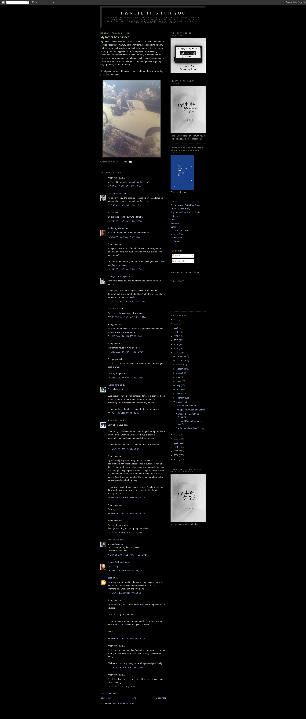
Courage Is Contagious (118, 276)
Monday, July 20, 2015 (121, 686)
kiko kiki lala (113, 540)
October (180, 364)
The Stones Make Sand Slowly (190, 428)
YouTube (175, 241)
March (179, 393)
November (181, 360)
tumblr (173, 227)
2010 (176, 447)
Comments (179, 261)
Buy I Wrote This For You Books (185, 212)
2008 (176, 455)
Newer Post (105, 698)
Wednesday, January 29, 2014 (127, 301)
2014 (176, 353)
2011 (176, 443)
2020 (176, 328)
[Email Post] (129, 162)
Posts (177, 255)
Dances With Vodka (117, 562)
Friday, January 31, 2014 (123, 413)
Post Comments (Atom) (124, 703)
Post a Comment (108, 693)
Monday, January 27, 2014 (124, 186)
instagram (175, 216)
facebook (175, 223)
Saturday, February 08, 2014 (126, 638)
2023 (176, 319)
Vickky (111, 212)
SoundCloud (176, 238)
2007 (176, 459)
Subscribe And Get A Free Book (185, 205)
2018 (176, 336)
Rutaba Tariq (113, 385)
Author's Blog (177, 234)
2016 (176, 344)
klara (110, 578)
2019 (176, 332)
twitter (173, 220)
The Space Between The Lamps (190, 410)
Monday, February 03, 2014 (125, 532)
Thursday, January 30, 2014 (125, 336)
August (180, 373)
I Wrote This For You (153, 13)
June (179, 381)
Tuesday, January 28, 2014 (125, 205)
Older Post (161, 698)
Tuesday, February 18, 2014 (126, 667)
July (178, 377)
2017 (176, 340)
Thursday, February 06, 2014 (126, 570)
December (181, 356)
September (181, 369)
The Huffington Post (180, 230)
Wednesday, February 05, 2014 (127, 555)
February (180, 398)
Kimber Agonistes (116, 228)
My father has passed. (115, 37)
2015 (176, 348)
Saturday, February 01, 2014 (126, 497)
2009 (176, 451)
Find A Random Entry (180, 209)
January (180, 402)
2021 (176, 324)
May (178, 385)
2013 (176, 434)
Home (133, 698)
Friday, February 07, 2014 (124, 593)
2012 (176, 439)
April (178, 389)
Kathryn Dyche (114, 193)
